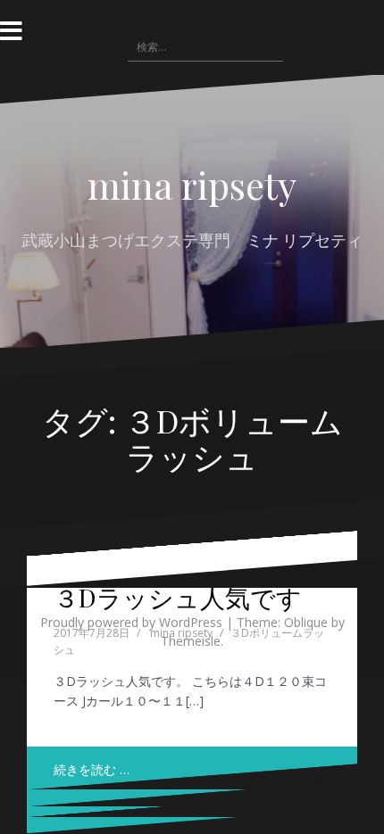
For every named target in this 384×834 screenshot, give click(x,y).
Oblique (306, 622)
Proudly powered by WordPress (131, 622)
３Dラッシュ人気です (178, 597)
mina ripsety (192, 185)
